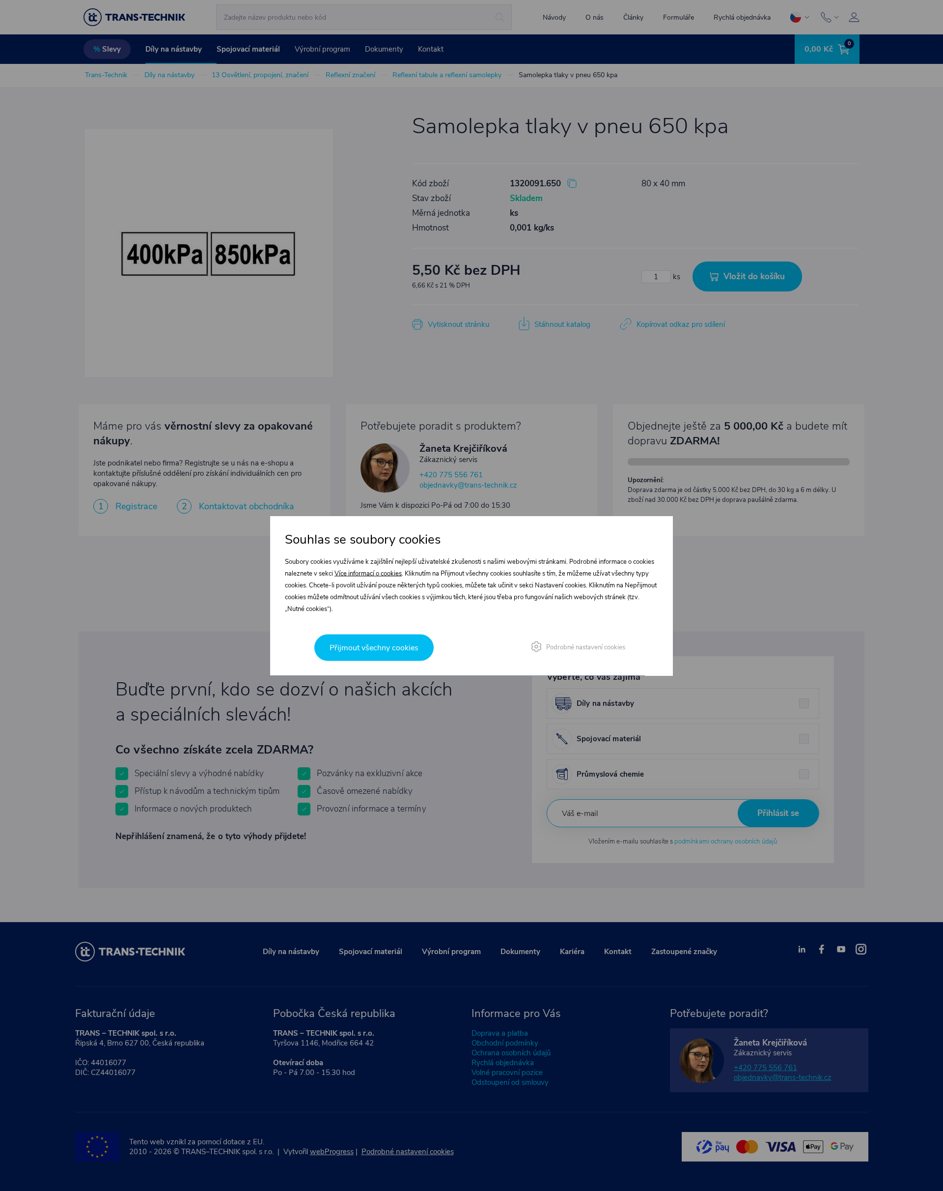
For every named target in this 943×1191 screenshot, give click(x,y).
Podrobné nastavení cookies (585, 646)
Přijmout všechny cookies (374, 647)
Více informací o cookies (368, 573)
